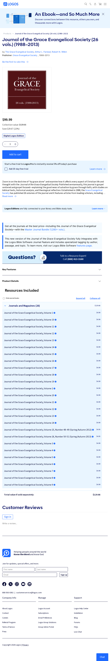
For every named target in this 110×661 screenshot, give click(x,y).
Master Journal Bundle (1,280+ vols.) (44, 229)
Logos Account (44, 608)
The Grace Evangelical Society (19, 52)
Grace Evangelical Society (25, 55)
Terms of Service (8, 627)
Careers (5, 618)
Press (4, 631)
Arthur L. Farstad (43, 52)
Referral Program (9, 622)
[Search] (86, 4)
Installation (78, 613)
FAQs (76, 627)
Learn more (97, 208)
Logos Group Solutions (47, 622)
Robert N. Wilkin (59, 52)
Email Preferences (45, 618)
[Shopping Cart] (100, 4)
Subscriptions (43, 613)
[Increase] (15, 144)
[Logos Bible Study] (10, 4)
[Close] (103, 14)
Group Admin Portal (46, 627)
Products (7, 33)
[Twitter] (11, 584)
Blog (76, 618)
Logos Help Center (81, 608)
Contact (5, 613)
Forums (77, 622)
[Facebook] (4, 584)
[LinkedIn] (30, 584)
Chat (102, 657)
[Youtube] (23, 584)
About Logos (7, 608)
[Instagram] (17, 584)
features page (84, 245)
